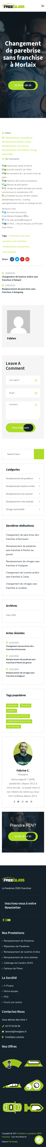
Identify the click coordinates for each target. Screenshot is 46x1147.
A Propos (9, 985)
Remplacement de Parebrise (19, 940)
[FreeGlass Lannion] (13, 6)
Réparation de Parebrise (16, 946)
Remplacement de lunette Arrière (22, 951)
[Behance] (27, 801)
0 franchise (14, 235)
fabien (8, 132)
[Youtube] (9, 920)
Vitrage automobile (15, 509)
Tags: (4, 235)
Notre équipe (11, 991)
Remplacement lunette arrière (16, 141)
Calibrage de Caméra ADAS (18, 962)
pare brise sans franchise (14, 241)
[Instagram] (22, 801)
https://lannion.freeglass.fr (13, 216)
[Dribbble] (31, 801)
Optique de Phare (13, 968)
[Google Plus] (27, 259)
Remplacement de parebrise (18, 137)
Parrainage (13, 1141)
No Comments (12, 158)
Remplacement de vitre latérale (21, 957)
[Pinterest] (22, 259)
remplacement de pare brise (16, 246)
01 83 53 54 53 (23, 836)
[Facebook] (12, 259)
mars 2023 (11, 615)
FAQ (6, 996)
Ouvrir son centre (13, 1002)
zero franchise (9, 251)
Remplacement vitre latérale (15, 149)
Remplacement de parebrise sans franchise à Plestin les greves (21, 550)
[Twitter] (17, 259)
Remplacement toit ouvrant (15, 145)
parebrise (11, 710)
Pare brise (25, 235)
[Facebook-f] (3, 920)
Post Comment (20, 427)
